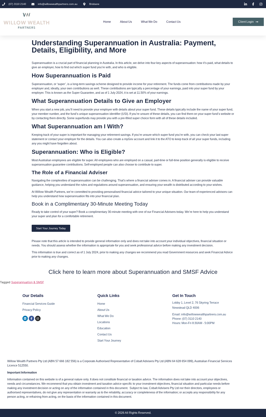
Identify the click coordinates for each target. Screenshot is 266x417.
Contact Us (173, 21)
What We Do (149, 21)
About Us (126, 21)
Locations (103, 322)
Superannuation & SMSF (27, 282)
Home (107, 21)
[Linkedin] (25, 318)
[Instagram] (38, 318)
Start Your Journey (109, 340)
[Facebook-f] (31, 318)
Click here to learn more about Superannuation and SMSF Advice (133, 272)
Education (103, 328)
